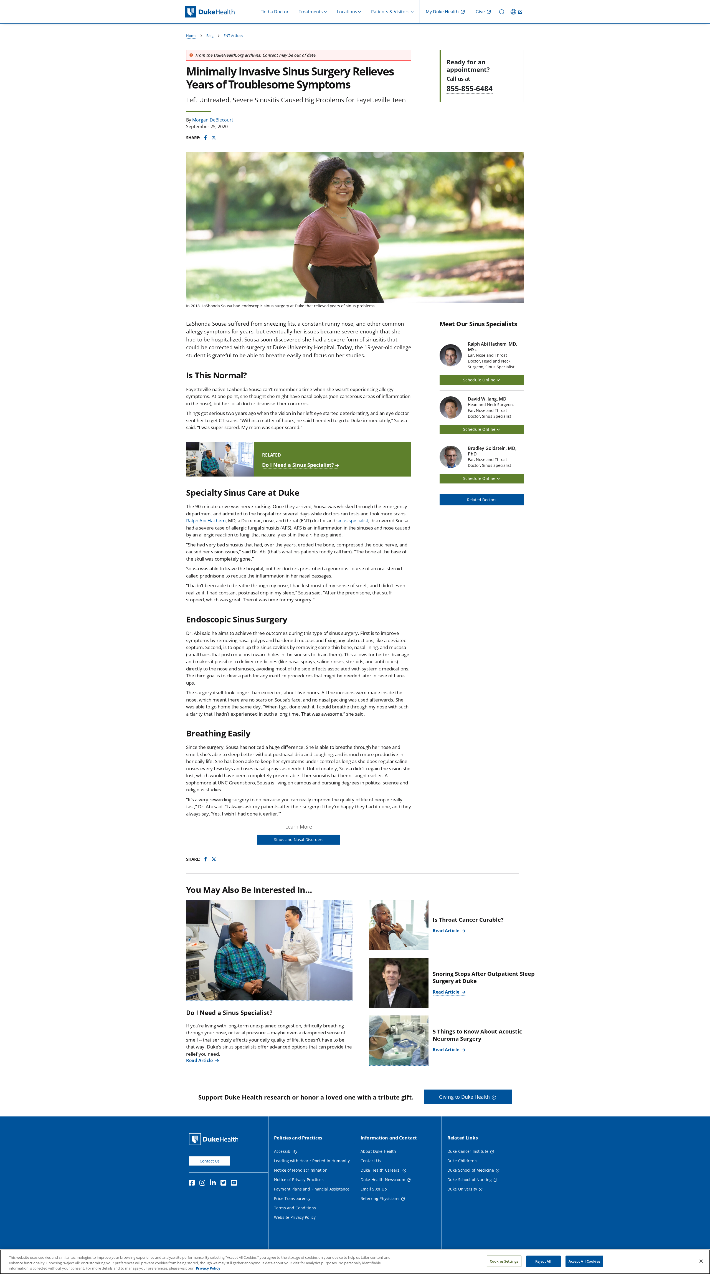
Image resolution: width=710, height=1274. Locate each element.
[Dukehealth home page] (218, 12)
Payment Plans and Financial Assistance (311, 1189)
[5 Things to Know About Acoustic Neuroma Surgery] (398, 1040)
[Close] (701, 1261)
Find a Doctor (274, 12)
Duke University (462, 1189)
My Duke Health (442, 12)
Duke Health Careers (381, 1170)
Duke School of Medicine (470, 1170)
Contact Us (210, 1161)
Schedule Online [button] (480, 380)
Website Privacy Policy (295, 1217)
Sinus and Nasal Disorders (298, 839)
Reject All (543, 1260)
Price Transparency (292, 1198)
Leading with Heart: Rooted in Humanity (312, 1160)
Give (480, 12)
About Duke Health (378, 1151)
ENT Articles (233, 35)
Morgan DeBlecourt (212, 120)
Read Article (200, 1060)
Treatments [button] (311, 12)
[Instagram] (203, 1183)
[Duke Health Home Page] (215, 1139)
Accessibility (285, 1151)
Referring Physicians (380, 1198)
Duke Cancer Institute (467, 1151)
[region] (355, 1261)
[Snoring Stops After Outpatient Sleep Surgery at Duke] (398, 983)
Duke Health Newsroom (383, 1179)
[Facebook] (193, 1183)
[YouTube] (235, 1183)
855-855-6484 (470, 88)
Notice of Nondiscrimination (301, 1170)
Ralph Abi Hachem (206, 520)
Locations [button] (347, 12)
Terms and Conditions (295, 1207)
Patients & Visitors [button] (390, 12)
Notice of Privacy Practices (299, 1179)
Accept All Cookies (584, 1260)
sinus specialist (352, 520)
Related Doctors (481, 499)
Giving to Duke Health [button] (464, 1096)
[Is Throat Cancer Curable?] (398, 925)
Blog (210, 35)
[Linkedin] (214, 1183)
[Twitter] (224, 1183)
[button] (517, 11)
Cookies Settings (504, 1260)
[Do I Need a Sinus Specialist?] (269, 950)
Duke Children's (462, 1160)
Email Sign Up (374, 1189)
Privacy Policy (208, 1268)
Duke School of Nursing (469, 1179)
